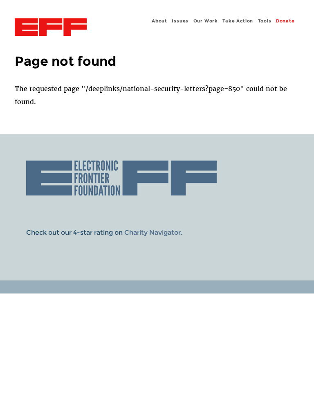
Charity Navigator (152, 232)
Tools (264, 21)
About (159, 21)
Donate (285, 21)
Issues (180, 21)
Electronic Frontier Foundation (51, 28)
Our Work (205, 21)
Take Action (237, 21)
